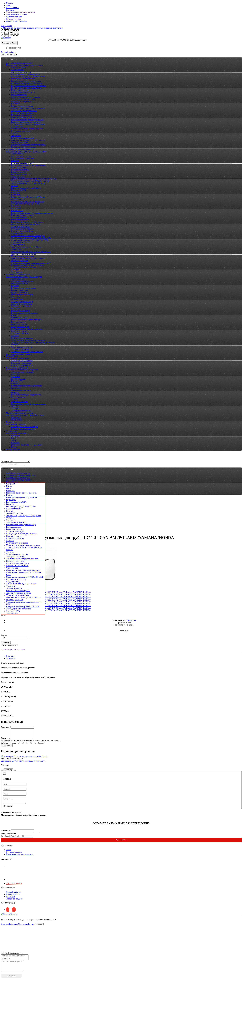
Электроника (17, 272)
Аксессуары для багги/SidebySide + (21, 149)
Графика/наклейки (19, 172)
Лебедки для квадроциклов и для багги (28, 108)
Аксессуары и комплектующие (24, 427)
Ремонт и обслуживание (16, 21)
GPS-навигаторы (18, 67)
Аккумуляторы (17, 70)
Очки (13, 440)
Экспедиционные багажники (23, 267)
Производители (13, 894)
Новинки (10, 3)
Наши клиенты (12, 8)
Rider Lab (132, 620)
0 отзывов (5, 649)
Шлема (14, 447)
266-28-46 (10, 35)
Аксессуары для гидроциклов (19, 354)
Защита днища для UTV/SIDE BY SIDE (28, 183)
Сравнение (23, 924)
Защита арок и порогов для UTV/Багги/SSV (30, 181)
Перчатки (15, 442)
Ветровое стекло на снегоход (23, 288)
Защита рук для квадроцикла (23, 99)
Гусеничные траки (19, 95)
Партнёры (10, 896)
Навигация (16, 208)
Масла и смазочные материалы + (20, 413)
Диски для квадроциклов (22, 361)
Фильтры (15, 406)
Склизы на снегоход (20, 333)
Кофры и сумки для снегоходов (24, 313)
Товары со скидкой (14, 899)
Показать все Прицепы (16, 424)
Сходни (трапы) (18, 245)
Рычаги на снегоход (19, 324)
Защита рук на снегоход (21, 304)
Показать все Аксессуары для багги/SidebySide (26, 151)
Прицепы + (11, 422)
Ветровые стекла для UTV (22, 163)
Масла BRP (16, 417)
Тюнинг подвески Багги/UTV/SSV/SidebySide (31, 251)
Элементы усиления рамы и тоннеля (27, 352)
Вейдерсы (15, 436)
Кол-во (4, 635)
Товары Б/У (16, 136)
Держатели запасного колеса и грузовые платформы (33, 179)
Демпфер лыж (17, 299)
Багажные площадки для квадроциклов (28, 76)
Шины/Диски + (12, 356)
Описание (10, 656)
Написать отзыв (18, 649)
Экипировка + (12, 431)
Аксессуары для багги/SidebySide (20, 475)
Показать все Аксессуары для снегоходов (24, 276)
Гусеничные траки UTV (21, 174)
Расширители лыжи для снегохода (26, 320)
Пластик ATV (17, 381)
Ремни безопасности (20, 220)
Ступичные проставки (21, 131)
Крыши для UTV (18, 199)
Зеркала (14, 186)
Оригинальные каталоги (16, 14)
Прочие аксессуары (19, 317)
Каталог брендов (13, 19)
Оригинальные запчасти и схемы (20, 12)
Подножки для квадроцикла (23, 115)
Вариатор (15, 286)
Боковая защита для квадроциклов (26, 81)
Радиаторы (16, 388)
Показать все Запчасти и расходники (22, 370)
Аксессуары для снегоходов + (19, 274)
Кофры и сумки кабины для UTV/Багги (28, 197)
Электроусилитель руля (21, 411)
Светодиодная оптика (20, 226)
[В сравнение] (5, 615)
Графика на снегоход (20, 292)
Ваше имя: (5, 727)
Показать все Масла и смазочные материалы (25, 415)
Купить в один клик (9, 645)
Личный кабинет (13, 457)
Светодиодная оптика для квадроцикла (28, 124)
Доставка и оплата (14, 17)
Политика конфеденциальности (20, 854)
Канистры (15, 104)
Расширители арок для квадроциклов (27, 120)
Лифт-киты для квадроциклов (24, 111)
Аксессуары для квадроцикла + (19, 63)
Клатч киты (16, 195)
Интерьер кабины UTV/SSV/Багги (26, 188)
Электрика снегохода (20, 349)
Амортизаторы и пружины (22, 158)
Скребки (15, 336)
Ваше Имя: (5, 831)
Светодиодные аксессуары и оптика (26, 329)
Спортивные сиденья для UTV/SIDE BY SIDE (31, 238)
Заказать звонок (79, 40)
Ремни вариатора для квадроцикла (26, 395)
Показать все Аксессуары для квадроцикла (24, 65)
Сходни (14, 133)
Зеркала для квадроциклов (22, 101)
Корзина (31, 924)
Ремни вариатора (18, 322)
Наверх (40, 924)
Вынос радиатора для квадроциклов (26, 88)
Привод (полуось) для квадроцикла (26, 386)
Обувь (13, 438)
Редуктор (15, 392)
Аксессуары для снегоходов (18, 477)
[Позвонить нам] (2, 1007)
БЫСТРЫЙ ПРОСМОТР (12, 759)
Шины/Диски (12, 482)
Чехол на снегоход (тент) (22, 347)
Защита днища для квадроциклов (25, 97)
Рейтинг (4, 743)
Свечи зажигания (18, 397)
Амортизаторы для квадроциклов (25, 74)
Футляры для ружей (19, 142)
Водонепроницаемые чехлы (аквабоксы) (28, 86)
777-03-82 (10, 33)
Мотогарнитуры (13, 449)
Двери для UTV (18, 176)
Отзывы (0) (11, 658)
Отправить (8, 806)
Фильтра (14, 345)
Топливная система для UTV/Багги (26, 247)
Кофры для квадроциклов (22, 106)
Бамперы (15, 161)
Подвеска (15, 315)
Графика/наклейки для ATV (23, 92)
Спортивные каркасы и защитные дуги (28, 236)
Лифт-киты (16, 206)
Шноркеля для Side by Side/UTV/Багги (27, 265)
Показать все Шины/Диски (17, 358)
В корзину (6, 642)
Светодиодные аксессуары (22, 229)
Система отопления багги (22, 231)
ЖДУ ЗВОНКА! (121, 840)
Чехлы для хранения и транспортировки (28, 145)
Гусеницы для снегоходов (22, 295)
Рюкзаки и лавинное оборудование (26, 445)
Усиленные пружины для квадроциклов (28, 404)
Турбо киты (16, 249)
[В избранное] (2, 615)
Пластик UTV (17, 211)
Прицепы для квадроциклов (23, 429)
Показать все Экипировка (17, 433)
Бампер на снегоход (19, 283)
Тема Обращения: (8, 833)
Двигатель (15, 297)
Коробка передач (18, 379)
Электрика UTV (18, 270)
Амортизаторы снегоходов (22, 281)
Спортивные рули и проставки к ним (27, 129)
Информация (6, 26)
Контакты (10, 10)
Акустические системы (21, 72)
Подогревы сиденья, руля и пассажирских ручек (32, 213)
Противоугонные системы (22, 117)
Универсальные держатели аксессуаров (28, 340)
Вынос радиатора (18, 167)
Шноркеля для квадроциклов (23, 147)
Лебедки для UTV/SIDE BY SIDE (25, 204)
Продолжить (7, 745)
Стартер (14, 399)
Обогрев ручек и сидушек (22, 113)
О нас (8, 5)
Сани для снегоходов (20, 327)
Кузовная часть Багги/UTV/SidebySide (27, 201)
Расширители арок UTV (21, 217)
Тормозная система (19, 402)
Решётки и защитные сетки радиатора (27, 222)
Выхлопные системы (20, 90)
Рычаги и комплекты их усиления (25, 122)
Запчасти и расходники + (17, 367)
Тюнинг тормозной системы (23, 254)
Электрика (15, 408)
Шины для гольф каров (21, 363)
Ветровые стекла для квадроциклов (26, 83)
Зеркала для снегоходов (21, 306)
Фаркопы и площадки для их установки (28, 140)
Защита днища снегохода (22, 302)
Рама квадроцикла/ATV (21, 390)
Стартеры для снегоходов (22, 338)
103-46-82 (10, 30)
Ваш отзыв (5, 738)
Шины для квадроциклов (22, 365)
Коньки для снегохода (20, 311)
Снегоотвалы (17, 126)
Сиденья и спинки (19, 331)
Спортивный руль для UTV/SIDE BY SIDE (29, 240)
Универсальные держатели (22, 138)
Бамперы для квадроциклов (23, 79)
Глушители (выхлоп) (20, 290)
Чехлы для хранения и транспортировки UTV (31, 263)
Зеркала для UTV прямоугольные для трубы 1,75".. (23, 761)
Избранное (13, 924)
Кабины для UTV (18, 190)
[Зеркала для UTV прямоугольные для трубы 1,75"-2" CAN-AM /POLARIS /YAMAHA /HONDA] (48, 592)
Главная (4, 924)
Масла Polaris (17, 420)
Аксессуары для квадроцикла (19, 473)
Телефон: (5, 836)
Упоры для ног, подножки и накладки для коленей (33, 342)
